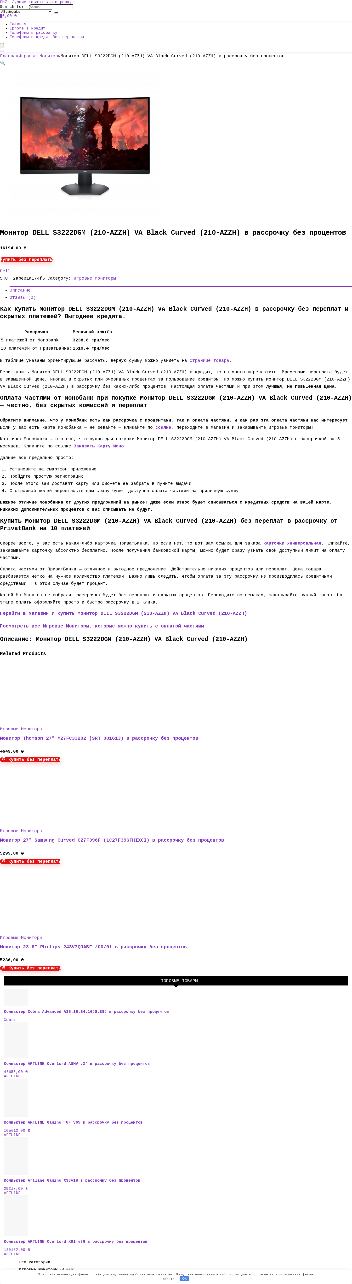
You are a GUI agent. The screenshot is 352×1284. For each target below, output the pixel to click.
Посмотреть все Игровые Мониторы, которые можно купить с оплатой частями (102, 626)
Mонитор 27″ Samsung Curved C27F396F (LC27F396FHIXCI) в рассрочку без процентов (112, 840)
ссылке (163, 427)
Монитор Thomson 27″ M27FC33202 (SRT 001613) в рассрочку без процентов (99, 738)
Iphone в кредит (27, 28)
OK (184, 1278)
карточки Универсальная (292, 543)
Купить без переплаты (26, 259)
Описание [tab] (20, 290)
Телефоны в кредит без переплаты (47, 37)
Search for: (13, 7)
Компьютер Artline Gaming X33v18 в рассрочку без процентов (72, 1180)
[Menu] (2, 45)
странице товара (209, 360)
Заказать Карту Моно (99, 446)
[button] (2, 63)
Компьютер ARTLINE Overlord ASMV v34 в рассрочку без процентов (77, 1064)
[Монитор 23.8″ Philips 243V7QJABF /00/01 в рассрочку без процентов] (45, 926)
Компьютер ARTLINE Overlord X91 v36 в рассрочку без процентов (76, 1242)
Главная (18, 24)
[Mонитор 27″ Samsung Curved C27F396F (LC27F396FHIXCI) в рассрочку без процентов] (45, 819)
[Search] (56, 12)
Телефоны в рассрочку (33, 33)
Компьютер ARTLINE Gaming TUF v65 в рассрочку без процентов (73, 1122)
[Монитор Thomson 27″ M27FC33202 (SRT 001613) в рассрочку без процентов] (45, 717)
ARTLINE (12, 1076)
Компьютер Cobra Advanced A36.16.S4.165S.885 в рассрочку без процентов (86, 1012)
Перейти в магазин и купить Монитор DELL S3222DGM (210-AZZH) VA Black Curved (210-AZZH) (123, 613)
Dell (5, 271)
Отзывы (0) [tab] (23, 297)
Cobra (10, 1020)
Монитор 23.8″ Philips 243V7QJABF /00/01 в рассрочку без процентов (93, 947)
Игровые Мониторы (39, 56)
